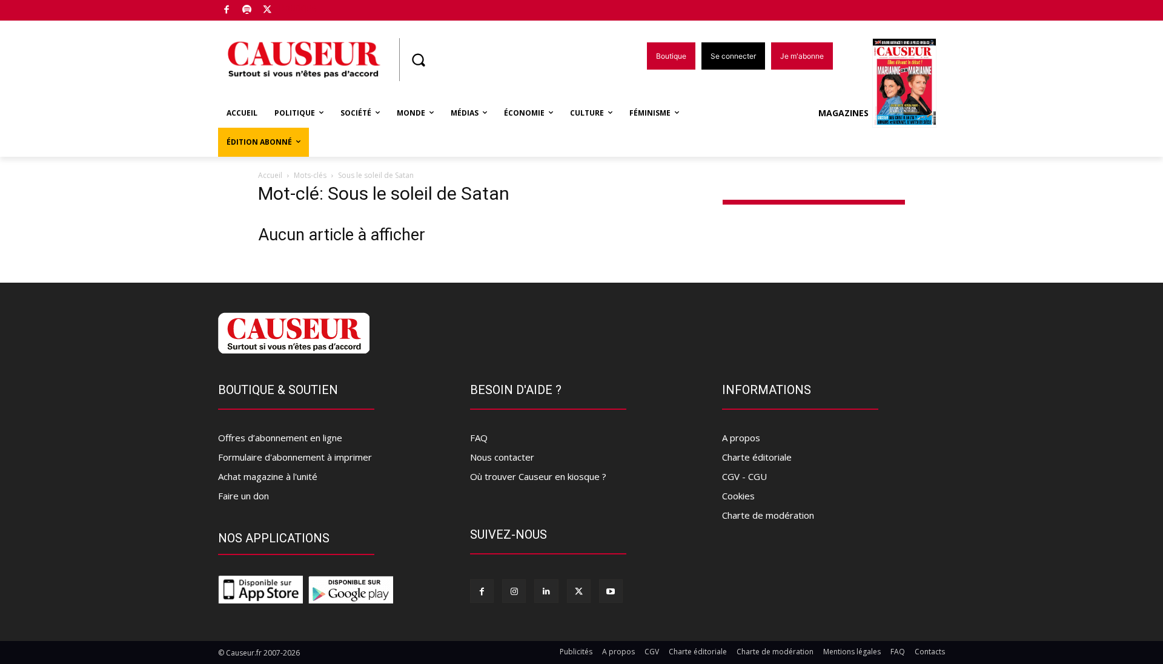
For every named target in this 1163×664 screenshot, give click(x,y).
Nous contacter (502, 457)
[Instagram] (514, 591)
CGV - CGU (744, 476)
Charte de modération (768, 515)
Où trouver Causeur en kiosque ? (538, 476)
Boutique (298, 7)
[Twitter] (267, 10)
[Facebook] (227, 10)
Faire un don (243, 496)
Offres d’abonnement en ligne (280, 438)
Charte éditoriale (757, 457)
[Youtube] (611, 591)
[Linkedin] (546, 591)
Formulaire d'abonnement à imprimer (295, 457)
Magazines (843, 113)
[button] (418, 60)
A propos (741, 438)
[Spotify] (247, 10)
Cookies (738, 496)
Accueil (270, 175)
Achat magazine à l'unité (267, 476)
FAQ (479, 438)
